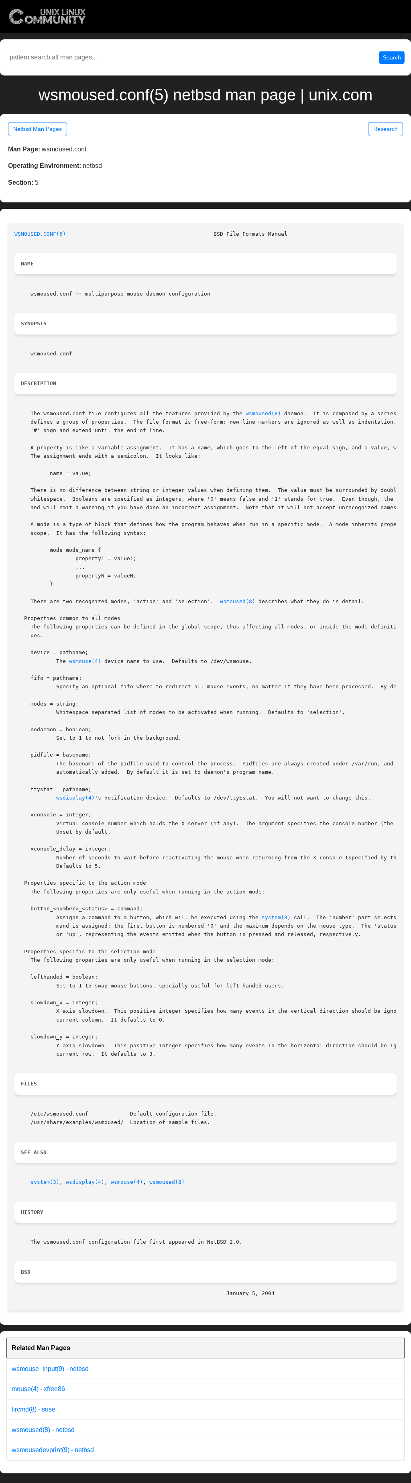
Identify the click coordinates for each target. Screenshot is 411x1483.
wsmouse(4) (85, 661)
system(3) (276, 917)
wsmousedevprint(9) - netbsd (53, 1449)
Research (385, 129)
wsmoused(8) (263, 413)
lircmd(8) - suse (33, 1409)
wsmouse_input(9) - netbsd (50, 1368)
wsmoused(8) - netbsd (43, 1429)
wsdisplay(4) (75, 798)
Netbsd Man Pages (37, 129)
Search (392, 57)
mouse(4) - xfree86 (38, 1388)
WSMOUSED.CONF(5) (40, 234)
